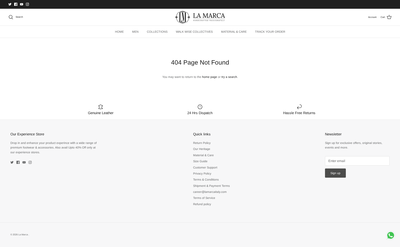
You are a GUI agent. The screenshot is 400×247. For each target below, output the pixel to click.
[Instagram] (27, 4)
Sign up (335, 173)
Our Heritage (201, 149)
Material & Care (203, 155)
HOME (119, 31)
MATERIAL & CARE (234, 31)
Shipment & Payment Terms (211, 185)
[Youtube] (21, 4)
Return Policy (202, 143)
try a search (229, 77)
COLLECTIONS (157, 31)
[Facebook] (15, 4)
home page (209, 77)
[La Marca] (200, 17)
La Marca (23, 234)
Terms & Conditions (206, 179)
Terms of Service (204, 198)
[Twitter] (9, 4)
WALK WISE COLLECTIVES (194, 31)
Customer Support (205, 167)
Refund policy (202, 204)
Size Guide (200, 161)
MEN (135, 31)
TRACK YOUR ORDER (270, 31)
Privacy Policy (202, 173)
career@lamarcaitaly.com (210, 191)
